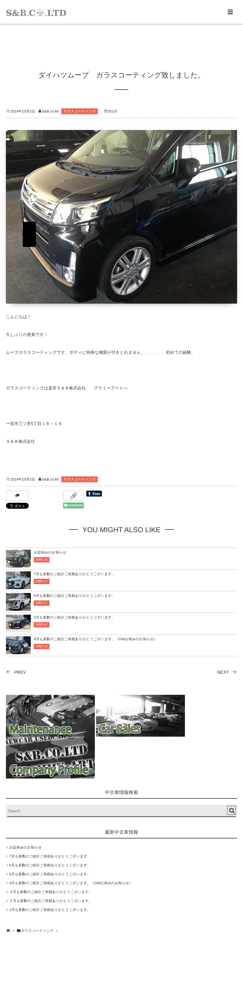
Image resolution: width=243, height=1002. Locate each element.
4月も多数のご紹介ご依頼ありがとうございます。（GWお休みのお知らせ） (95, 639)
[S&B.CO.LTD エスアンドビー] (36, 12)
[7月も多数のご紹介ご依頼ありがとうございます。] (18, 586)
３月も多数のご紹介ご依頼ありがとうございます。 (50, 892)
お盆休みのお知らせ (50, 552)
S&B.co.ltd (50, 111)
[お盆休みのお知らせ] (18, 564)
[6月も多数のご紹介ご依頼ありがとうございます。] (18, 608)
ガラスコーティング (79, 111)
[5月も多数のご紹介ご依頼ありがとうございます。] (18, 625)
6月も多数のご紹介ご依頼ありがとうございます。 (74, 596)
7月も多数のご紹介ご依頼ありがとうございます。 (74, 574)
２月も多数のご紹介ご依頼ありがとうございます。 (50, 901)
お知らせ (42, 559)
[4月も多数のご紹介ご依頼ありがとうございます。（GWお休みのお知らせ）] (18, 651)
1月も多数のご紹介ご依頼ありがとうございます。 (50, 910)
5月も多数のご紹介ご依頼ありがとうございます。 (74, 617)
